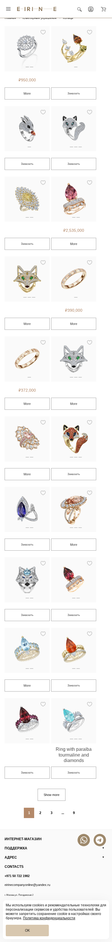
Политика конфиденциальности (49, 918)
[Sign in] (90, 9)
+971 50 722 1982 (17, 876)
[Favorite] (43, 32)
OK (27, 930)
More (27, 93)
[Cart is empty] (103, 9)
